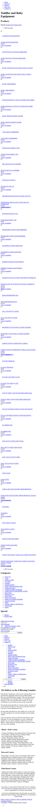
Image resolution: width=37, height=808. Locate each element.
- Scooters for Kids (9, 601)
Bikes (9, 672)
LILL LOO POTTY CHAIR (9, 318)
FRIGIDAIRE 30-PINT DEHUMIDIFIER (13, 236)
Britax (9, 677)
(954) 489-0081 (5, 624)
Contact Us (7, 8)
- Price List (7, 577)
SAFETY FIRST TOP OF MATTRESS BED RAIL (16, 399)
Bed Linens (11, 663)
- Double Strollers (9, 585)
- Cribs (6, 578)
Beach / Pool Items (13, 668)
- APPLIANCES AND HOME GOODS (16, 591)
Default (16, 25)
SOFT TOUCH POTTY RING (10, 463)
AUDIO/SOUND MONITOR (9, 42)
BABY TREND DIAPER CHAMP (11, 122)
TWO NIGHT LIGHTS (8, 529)
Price (12, 25)
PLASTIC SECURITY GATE (9, 383)
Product (8, 25)
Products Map (8, 616)
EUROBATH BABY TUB (8, 220)
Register (7, 631)
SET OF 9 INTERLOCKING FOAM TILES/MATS (16, 415)
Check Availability (6, 45)
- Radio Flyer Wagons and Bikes (13, 599)
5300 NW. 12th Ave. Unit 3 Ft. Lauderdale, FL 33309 (10, 626)
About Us (7, 4)
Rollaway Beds (12, 650)
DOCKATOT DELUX (7, 186)
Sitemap (6, 615)
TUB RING (4, 513)
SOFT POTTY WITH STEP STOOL (11, 447)
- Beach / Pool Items (10, 597)
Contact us (8, 799)
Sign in (3, 631)
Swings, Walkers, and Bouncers (17, 674)
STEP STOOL (5, 479)
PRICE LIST (11, 647)
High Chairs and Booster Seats (16, 656)
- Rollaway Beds (9, 580)
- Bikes (6, 602)
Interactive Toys (12, 664)
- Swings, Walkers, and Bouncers (13, 604)
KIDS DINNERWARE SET (9, 301)
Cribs (9, 648)
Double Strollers (12, 655)
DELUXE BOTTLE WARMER (10, 170)
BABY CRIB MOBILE (7, 90)
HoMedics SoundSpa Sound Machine (11, 268)
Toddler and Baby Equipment (16, 659)
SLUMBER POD (6, 431)
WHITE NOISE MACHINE (9, 545)
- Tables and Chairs (9, 588)
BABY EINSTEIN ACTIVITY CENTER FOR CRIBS (17, 106)
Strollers (10, 653)
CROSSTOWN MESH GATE (9, 154)
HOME (10, 645)
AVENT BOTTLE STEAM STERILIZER (13, 58)
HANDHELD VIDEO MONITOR (11, 252)
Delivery (6, 5)
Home (6, 2)
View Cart (7, 7)
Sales (20, 25)
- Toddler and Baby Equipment (13, 589)
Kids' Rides (11, 666)
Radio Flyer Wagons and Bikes (17, 669)
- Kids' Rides (8, 596)
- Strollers (7, 583)
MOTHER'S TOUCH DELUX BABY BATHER (15, 334)
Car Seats (10, 651)
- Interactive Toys (9, 594)
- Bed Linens (8, 593)
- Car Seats (7, 581)
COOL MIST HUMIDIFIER (9, 138)
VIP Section (11, 676)
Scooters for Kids (13, 671)
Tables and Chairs (13, 658)
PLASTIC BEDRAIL (7, 367)
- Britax (6, 607)
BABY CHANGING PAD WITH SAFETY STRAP (16, 74)
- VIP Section (8, 606)
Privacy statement (22, 799)
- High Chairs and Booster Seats (13, 586)
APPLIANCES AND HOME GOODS (19, 661)
